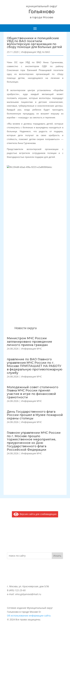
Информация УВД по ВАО (35, 52)
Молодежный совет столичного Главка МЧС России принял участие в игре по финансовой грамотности (32, 392)
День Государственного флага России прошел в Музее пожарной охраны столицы (35, 415)
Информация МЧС (31, 348)
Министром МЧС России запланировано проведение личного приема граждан (29, 341)
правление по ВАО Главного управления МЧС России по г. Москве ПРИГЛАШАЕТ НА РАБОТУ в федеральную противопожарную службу (34, 366)
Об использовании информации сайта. (29, 615)
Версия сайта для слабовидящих (37, 514)
